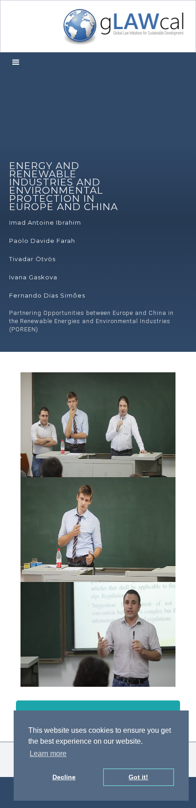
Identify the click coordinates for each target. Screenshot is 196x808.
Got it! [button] (138, 777)
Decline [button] (64, 777)
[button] (16, 63)
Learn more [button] (48, 753)
